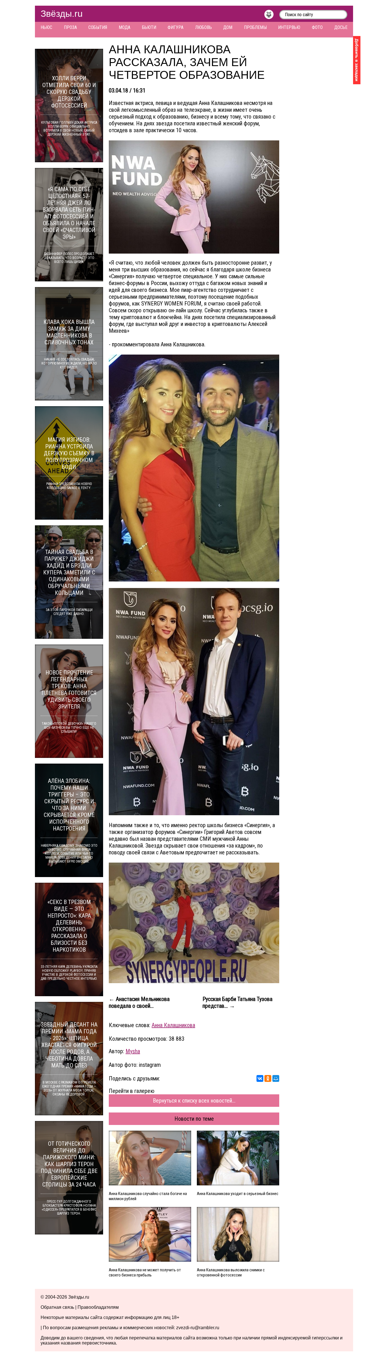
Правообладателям (98, 1307)
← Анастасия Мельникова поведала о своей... (139, 1002)
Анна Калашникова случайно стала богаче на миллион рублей (148, 1196)
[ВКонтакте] (259, 1078)
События (97, 27)
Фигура (175, 27)
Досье (340, 27)
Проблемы (255, 27)
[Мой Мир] (275, 1078)
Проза (70, 27)
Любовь (203, 27)
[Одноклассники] (267, 1078)
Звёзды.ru (62, 14)
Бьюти (149, 27)
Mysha (133, 1051)
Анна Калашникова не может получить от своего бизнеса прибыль (145, 1272)
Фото (317, 27)
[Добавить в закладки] (356, 60)
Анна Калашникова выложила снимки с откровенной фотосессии (231, 1272)
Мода (124, 27)
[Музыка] (271, 16)
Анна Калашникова (173, 1025)
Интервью (289, 27)
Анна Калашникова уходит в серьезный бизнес (237, 1193)
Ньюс (46, 27)
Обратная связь (57, 1307)
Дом (227, 27)
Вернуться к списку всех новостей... (194, 1100)
